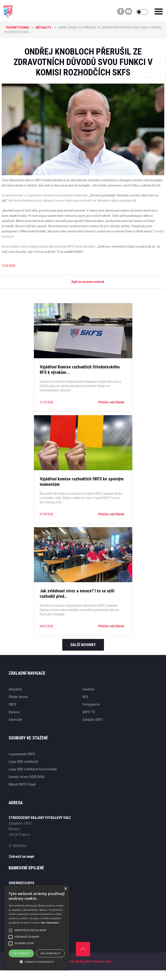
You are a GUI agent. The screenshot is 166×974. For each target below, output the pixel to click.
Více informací (50, 922)
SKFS (12, 704)
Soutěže (88, 689)
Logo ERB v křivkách (23, 762)
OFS (85, 697)
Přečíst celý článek (111, 402)
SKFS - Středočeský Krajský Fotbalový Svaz (81, 961)
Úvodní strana (17, 27)
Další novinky (83, 644)
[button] (37, 961)
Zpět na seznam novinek (87, 282)
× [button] (65, 888)
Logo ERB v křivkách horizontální (33, 769)
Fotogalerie (91, 704)
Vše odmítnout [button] (50, 953)
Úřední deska (18, 697)
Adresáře (15, 720)
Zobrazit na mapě (21, 856)
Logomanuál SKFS (22, 754)
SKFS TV (88, 712)
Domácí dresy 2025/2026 (26, 777)
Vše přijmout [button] (21, 953)
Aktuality (43, 27)
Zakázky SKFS (92, 720)
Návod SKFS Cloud (22, 784)
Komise (14, 712)
